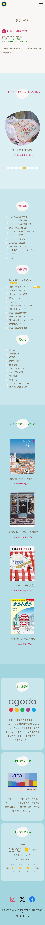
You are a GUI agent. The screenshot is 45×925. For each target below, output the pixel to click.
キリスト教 (19, 41)
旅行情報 (23, 206)
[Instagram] (13, 899)
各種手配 (23, 269)
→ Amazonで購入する (22, 484)
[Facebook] (32, 899)
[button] (8, 168)
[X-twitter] (23, 899)
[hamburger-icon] (41, 5)
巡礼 (26, 41)
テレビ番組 (16, 39)
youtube (10, 41)
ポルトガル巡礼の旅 (15, 31)
